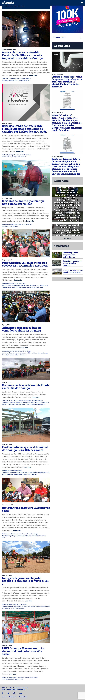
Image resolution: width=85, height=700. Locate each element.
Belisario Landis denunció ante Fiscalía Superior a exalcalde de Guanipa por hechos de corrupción (24, 128)
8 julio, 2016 (6, 325)
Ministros (4, 285)
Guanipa (11, 78)
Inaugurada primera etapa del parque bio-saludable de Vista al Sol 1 (25, 581)
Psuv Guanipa (40, 285)
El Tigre (11, 400)
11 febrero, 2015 (7, 505)
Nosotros (12, 696)
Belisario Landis (6, 157)
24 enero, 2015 (7, 575)
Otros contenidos (22, 534)
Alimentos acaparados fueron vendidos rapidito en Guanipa (21, 329)
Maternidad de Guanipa (20, 474)
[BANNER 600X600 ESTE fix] (67, 17)
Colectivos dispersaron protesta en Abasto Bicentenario (18, 402)
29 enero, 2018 (7, 123)
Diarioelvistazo (6, 534)
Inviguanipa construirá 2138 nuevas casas (26, 509)
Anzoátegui (5, 224)
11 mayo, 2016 (6, 382)
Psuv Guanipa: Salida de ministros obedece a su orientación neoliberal (25, 264)
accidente (5, 80)
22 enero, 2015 (7, 645)
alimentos (5, 353)
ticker (41, 287)
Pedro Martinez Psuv (23, 285)
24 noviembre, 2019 (9, 49)
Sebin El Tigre (15, 355)
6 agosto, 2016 (7, 260)
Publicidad (23, 696)
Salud (9, 470)
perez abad (33, 285)
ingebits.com (20, 689)
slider (21, 355)
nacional (42, 402)
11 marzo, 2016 (7, 444)
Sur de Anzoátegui (25, 78)
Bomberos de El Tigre (14, 80)
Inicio (4, 696)
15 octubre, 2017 (7, 198)
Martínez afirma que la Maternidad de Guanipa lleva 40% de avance (25, 449)
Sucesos (16, 78)
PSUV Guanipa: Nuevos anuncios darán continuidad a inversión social (23, 651)
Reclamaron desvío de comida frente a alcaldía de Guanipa (25, 387)
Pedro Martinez (25, 80)
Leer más (33, 75)
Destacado (5, 78)
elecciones (5, 226)
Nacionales (10, 283)
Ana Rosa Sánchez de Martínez (21, 606)
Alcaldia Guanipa (7, 536)
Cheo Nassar (5, 472)
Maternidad (10, 474)
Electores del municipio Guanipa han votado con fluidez (23, 203)
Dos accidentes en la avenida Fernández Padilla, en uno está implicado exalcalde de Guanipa (22, 55)
